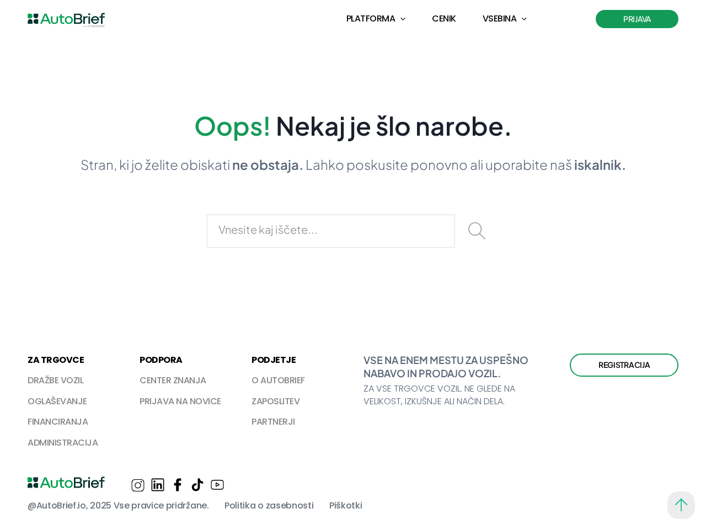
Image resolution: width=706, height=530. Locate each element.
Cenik (444, 18)
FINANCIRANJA (58, 421)
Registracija (624, 365)
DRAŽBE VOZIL (55, 380)
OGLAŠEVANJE (57, 401)
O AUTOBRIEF (278, 380)
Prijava (637, 19)
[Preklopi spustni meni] (402, 19)
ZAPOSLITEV (275, 401)
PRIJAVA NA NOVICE (180, 401)
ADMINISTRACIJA (63, 442)
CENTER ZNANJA (173, 380)
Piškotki (345, 505)
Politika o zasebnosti (268, 505)
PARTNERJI (273, 421)
